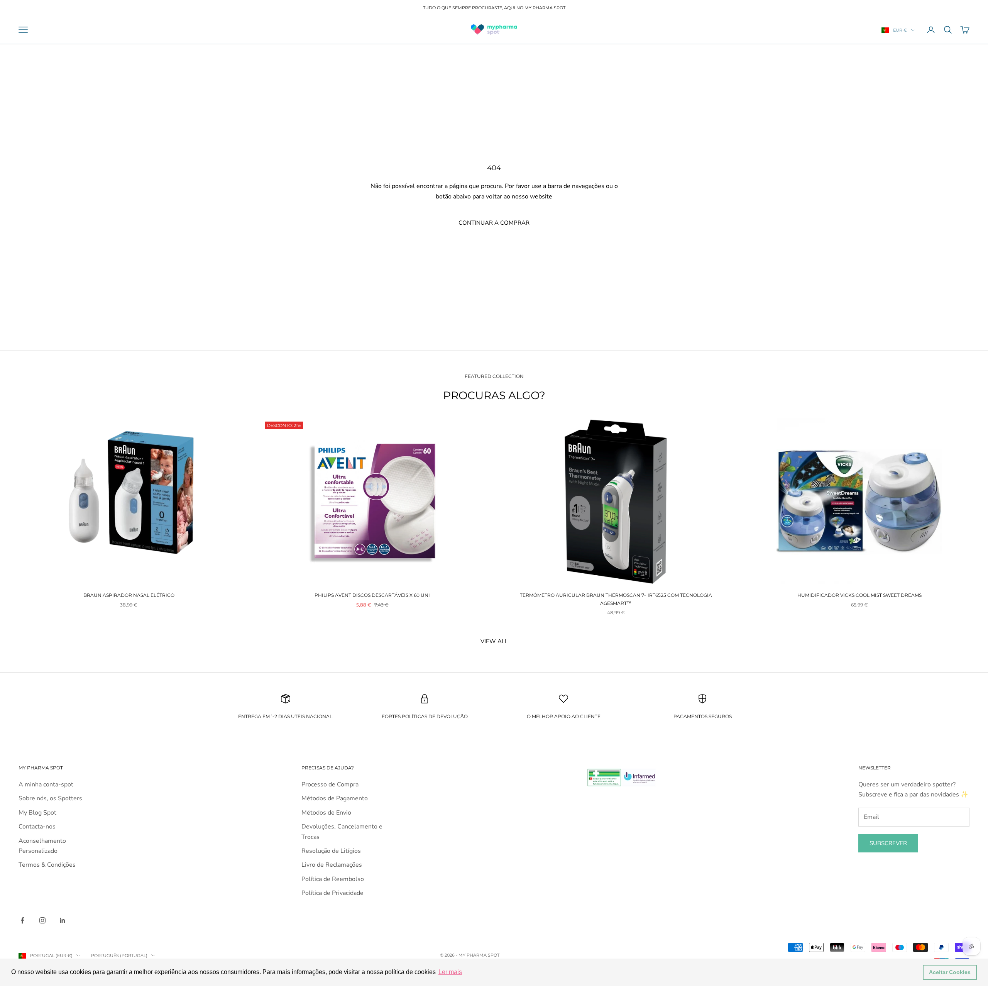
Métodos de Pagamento (334, 798)
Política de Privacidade (332, 893)
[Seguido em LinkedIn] (62, 920)
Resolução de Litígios (331, 851)
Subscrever (888, 843)
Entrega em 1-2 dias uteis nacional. (285, 716)
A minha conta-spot (46, 784)
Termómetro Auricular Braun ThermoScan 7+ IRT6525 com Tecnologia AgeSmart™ (616, 599)
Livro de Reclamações (331, 865)
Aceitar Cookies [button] (950, 972)
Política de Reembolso (332, 879)
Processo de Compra (330, 784)
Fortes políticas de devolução (425, 716)
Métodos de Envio (326, 812)
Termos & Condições (47, 865)
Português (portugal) (119, 955)
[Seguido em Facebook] (22, 920)
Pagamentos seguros (702, 716)
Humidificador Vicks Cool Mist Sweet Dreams (859, 595)
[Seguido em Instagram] (42, 920)
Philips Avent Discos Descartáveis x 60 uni (372, 595)
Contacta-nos (37, 826)
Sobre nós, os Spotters (50, 798)
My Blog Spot (37, 812)
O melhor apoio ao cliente (564, 716)
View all (494, 641)
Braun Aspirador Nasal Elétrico (128, 595)
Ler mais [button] (450, 972)
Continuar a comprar (494, 223)
